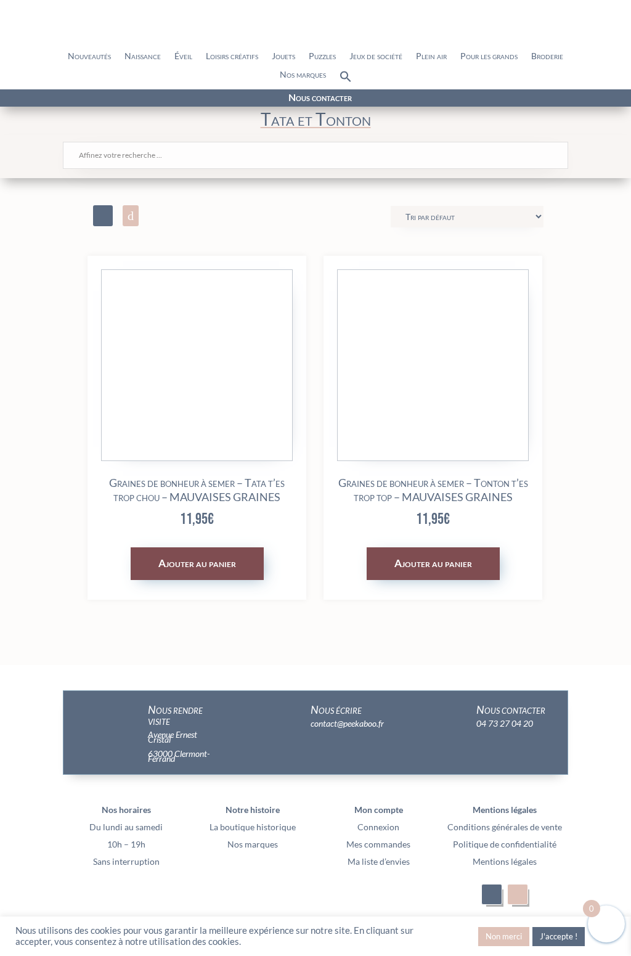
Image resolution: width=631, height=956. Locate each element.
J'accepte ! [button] (558, 936)
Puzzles (322, 56)
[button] (346, 79)
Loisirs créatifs (232, 56)
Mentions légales (505, 861)
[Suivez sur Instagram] (116, 98)
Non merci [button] (504, 936)
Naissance (142, 56)
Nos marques (303, 75)
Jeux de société (375, 56)
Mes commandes (378, 844)
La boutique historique (253, 827)
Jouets (283, 56)
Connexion (378, 827)
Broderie (547, 56)
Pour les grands (489, 56)
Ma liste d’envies (379, 861)
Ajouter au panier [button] (197, 563)
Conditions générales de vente (504, 827)
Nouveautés (89, 56)
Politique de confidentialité (504, 844)
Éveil (183, 56)
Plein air (431, 56)
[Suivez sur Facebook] (94, 98)
